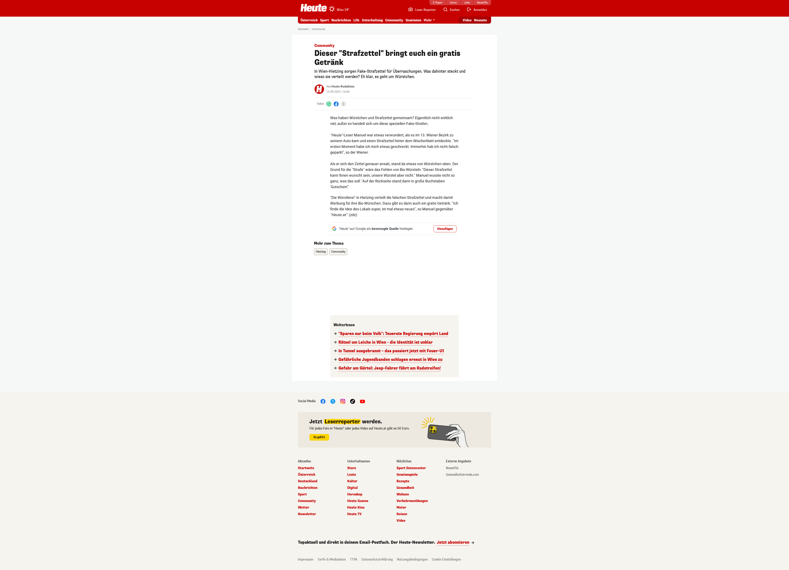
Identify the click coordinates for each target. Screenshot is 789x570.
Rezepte (403, 481)
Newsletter (307, 514)
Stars (351, 468)
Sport (324, 20)
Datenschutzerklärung (377, 559)
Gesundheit (405, 488)
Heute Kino (356, 508)
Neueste (480, 20)
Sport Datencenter (411, 468)
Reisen (402, 514)
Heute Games (357, 501)
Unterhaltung (372, 20)
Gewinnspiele (407, 475)
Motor (401, 508)
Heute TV (354, 514)
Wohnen (403, 494)
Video (467, 20)
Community (394, 20)
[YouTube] (362, 401)
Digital (352, 488)
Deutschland (307, 481)
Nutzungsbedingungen (412, 559)
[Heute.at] (313, 8)
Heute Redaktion (342, 87)
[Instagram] (342, 401)
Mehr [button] (428, 20)
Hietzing (321, 252)
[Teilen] (343, 103)
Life (356, 20)
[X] (332, 401)
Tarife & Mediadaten (331, 559)
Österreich (309, 20)
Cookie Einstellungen (446, 559)
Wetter (303, 508)
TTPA (353, 559)
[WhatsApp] (328, 104)
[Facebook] (336, 104)
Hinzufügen (445, 229)
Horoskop (354, 494)
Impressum (305, 559)
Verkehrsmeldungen (412, 501)
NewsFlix (452, 468)
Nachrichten (307, 488)
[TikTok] (352, 401)
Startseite (303, 29)
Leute (351, 475)
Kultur (352, 481)
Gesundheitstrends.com (462, 475)
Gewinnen (413, 20)
